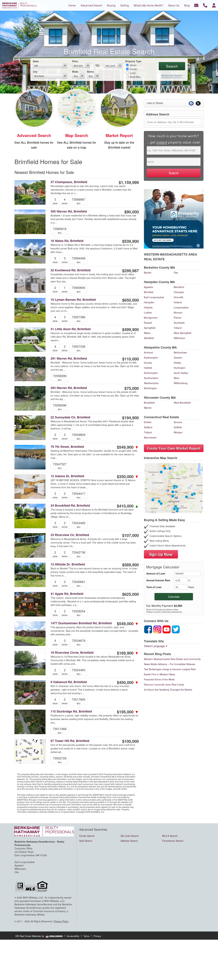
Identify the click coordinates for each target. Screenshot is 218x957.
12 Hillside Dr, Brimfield (68, 564)
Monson (178, 312)
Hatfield (148, 367)
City (35, 71)
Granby (148, 362)
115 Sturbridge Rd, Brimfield (71, 711)
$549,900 (128, 447)
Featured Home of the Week (159, 679)
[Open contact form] (196, 5)
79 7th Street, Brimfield (67, 446)
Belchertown (180, 352)
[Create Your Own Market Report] (174, 448)
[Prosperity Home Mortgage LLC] (174, 218)
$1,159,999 (129, 182)
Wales (147, 333)
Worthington (150, 388)
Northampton (151, 373)
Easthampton (151, 357)
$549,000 (128, 623)
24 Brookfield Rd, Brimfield (70, 505)
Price (75, 61)
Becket (147, 272)
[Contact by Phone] (205, 5)
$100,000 (130, 741)
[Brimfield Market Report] (119, 108)
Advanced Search (172, 75)
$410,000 (128, 506)
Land (132, 73)
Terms (86, 936)
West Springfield (182, 333)
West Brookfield (182, 402)
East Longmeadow (154, 297)
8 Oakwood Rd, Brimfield (69, 682)
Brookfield (149, 402)
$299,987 (130, 270)
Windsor (178, 432)
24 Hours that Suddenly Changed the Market (168, 689)
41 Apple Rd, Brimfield (67, 594)
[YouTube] (166, 629)
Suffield (178, 427)
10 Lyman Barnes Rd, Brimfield (73, 299)
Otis (176, 272)
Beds (75, 71)
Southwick (179, 322)
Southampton (151, 378)
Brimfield (148, 292)
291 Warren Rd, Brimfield (69, 358)
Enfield (147, 422)
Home (132, 65)
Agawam (148, 287)
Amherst (148, 352)
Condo (133, 69)
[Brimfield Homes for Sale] (34, 108)
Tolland (178, 327)
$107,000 (130, 535)
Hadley (177, 362)
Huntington (179, 367)
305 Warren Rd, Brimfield (69, 211)
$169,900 (128, 653)
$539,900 (130, 241)
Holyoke (148, 307)
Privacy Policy (61, 921)
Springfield (149, 327)
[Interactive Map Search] (174, 487)
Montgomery (151, 317)
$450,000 (128, 682)
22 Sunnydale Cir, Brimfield (70, 417)
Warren (148, 407)
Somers (178, 422)
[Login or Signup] (214, 5)
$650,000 (130, 300)
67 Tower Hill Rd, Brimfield (70, 741)
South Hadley (181, 373)
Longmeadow (181, 307)
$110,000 (130, 359)
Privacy (97, 936)
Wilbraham (179, 338)
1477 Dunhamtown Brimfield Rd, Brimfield (81, 623)
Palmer (177, 317)
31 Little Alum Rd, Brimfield (71, 329)
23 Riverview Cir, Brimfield (70, 535)
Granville (178, 297)
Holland (178, 302)
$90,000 (131, 212)
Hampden (149, 302)
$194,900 (130, 418)
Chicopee (179, 292)
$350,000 (128, 476)
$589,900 (130, 565)
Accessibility (73, 936)
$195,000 (128, 712)
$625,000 (130, 594)
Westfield (149, 338)
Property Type (133, 61)
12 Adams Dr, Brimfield (67, 476)
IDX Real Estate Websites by (30, 936)
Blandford (179, 287)
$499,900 (130, 329)
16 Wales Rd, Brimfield (67, 241)
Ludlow (148, 312)
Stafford (148, 427)
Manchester (150, 437)
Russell (148, 322)
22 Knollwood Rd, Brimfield (70, 270)
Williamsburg (181, 383)
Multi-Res (134, 77)
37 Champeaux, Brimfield (69, 182)
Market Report (119, 135)
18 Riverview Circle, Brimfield (72, 652)
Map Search (76, 135)
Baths (90, 71)
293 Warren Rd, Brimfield (69, 388)
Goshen (178, 357)
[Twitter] (176, 629)
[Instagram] (157, 629)
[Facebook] (148, 629)
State (36, 61)
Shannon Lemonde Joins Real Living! (164, 684)
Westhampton (151, 383)
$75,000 (131, 388)
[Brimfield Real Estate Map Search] (76, 108)
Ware (176, 378)
